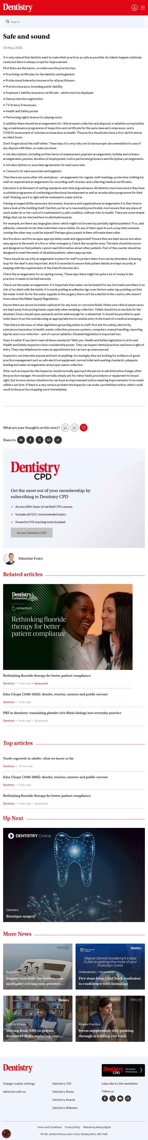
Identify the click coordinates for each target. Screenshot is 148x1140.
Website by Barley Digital (97, 1127)
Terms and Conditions (49, 1127)
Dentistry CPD (61, 1083)
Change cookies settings (19, 1083)
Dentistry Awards (63, 1100)
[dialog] (6, 1133)
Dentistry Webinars (65, 1108)
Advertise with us (14, 1091)
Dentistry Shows (63, 1091)
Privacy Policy (72, 1127)
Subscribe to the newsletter (120, 1083)
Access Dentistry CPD (31, 532)
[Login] (134, 8)
